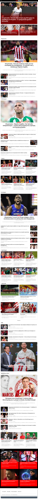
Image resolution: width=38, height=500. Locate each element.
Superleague (4, 250)
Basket (2, 158)
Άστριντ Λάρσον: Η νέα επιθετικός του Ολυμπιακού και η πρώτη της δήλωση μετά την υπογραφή (9, 314)
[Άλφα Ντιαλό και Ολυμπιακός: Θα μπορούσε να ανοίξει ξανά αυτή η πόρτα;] (7, 179)
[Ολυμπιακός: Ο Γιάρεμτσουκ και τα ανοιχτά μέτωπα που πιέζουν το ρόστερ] (33, 154)
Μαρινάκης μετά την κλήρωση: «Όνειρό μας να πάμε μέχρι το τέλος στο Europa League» (22, 147)
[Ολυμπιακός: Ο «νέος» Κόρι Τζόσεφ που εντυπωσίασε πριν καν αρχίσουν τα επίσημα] (19, 435)
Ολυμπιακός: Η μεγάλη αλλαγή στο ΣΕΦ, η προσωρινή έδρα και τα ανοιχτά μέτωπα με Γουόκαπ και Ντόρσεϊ (6, 168)
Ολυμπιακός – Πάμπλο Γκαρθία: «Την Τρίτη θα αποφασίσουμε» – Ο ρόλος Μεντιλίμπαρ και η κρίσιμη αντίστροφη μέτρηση (19, 125)
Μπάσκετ (3, 166)
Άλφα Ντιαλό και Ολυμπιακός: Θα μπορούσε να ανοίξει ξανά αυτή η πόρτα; (6, 184)
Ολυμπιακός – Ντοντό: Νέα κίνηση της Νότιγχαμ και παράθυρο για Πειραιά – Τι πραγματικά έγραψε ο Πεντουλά (18, 19)
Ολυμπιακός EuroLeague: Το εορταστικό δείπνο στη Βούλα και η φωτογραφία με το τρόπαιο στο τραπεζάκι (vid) (28, 463)
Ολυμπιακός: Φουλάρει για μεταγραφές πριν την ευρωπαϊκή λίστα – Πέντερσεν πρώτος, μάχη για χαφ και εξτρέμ (19, 276)
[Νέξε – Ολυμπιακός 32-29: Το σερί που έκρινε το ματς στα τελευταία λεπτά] (28, 307)
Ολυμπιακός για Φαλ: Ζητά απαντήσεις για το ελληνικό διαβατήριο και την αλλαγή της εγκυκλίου (31, 168)
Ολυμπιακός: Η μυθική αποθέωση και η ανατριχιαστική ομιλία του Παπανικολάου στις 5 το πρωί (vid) (9, 481)
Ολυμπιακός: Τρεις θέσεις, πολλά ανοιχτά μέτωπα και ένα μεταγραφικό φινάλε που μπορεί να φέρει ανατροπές (22, 87)
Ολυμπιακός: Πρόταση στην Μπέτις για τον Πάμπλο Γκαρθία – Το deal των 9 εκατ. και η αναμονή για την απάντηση (6, 276)
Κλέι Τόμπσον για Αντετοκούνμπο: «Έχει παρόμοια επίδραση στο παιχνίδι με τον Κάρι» (23, 325)
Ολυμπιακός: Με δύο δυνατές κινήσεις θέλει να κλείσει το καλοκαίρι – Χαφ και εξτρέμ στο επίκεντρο (22, 75)
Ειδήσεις (19, 396)
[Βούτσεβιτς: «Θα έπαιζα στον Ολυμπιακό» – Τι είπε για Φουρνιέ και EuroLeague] (4, 338)
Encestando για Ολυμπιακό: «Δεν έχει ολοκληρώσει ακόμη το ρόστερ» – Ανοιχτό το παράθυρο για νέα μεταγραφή (15, 239)
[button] (1, 0)
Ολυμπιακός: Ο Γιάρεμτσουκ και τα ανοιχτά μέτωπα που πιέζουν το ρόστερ (14, 152)
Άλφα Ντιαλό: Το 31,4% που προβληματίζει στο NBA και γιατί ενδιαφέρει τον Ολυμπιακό (22, 331)
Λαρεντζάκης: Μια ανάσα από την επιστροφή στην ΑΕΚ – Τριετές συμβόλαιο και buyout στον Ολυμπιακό (19, 184)
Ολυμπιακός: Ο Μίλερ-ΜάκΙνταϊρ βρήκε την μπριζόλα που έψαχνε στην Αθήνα (9, 463)
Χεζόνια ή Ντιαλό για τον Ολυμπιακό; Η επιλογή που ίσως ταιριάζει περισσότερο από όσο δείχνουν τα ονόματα (15, 233)
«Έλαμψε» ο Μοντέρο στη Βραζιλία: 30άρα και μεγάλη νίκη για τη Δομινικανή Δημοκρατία (30, 184)
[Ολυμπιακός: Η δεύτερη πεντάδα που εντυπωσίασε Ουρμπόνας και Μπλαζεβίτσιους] (33, 246)
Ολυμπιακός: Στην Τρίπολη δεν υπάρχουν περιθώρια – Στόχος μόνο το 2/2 (19, 260)
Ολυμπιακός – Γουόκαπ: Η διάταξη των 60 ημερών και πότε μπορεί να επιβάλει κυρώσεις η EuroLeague (22, 426)
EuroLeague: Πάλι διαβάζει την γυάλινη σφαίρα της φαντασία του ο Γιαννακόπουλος (27, 481)
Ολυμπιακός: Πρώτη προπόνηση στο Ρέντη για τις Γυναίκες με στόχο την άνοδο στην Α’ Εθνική (9, 296)
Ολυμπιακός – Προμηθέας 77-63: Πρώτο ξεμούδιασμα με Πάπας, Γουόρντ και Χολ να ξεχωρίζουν (19, 168)
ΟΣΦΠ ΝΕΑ (3, 283)
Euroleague (3, 192)
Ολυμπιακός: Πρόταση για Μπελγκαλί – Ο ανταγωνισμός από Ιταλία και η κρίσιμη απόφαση (31, 276)
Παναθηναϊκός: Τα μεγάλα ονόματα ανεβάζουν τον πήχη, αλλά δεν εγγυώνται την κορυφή (15, 227)
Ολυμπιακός (3, 38)
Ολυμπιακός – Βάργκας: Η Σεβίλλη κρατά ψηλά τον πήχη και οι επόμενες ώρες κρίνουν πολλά (22, 135)
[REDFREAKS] (19, 1)
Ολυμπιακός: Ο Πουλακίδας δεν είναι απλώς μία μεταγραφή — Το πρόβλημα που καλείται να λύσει (23, 408)
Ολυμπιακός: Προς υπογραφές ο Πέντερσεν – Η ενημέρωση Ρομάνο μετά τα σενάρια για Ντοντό (22, 93)
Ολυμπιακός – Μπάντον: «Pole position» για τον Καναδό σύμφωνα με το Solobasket (21, 420)
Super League (22, 29)
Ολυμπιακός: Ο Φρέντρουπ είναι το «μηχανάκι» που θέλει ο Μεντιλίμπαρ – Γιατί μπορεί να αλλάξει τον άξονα (28, 32)
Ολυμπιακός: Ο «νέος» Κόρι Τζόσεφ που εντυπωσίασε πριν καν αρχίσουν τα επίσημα (9, 32)
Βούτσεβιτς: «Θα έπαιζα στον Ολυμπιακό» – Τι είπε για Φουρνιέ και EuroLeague (22, 336)
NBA (2, 322)
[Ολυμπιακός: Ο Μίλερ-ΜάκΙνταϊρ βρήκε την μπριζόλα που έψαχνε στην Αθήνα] (10, 456)
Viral (2, 30)
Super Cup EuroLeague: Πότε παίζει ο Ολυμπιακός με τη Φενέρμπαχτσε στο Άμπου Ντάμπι (22, 414)
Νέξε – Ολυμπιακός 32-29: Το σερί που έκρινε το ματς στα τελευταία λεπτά (28, 314)
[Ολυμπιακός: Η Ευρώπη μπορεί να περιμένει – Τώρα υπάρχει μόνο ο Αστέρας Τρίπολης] (31, 254)
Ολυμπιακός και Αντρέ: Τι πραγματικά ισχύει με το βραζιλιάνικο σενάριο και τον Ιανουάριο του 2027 (15, 141)
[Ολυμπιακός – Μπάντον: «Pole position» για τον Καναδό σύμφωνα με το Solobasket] (4, 421)
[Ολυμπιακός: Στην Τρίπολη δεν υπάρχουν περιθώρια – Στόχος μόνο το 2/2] (19, 254)
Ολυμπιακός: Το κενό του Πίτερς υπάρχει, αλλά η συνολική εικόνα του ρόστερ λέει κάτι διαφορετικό (19, 218)
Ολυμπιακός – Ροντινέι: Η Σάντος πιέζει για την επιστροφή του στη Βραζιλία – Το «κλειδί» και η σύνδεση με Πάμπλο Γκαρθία (19, 65)
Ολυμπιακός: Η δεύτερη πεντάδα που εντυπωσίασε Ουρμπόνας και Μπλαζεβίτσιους (12, 245)
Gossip (2, 449)
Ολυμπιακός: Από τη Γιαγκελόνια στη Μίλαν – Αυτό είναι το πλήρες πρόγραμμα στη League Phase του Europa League (22, 81)
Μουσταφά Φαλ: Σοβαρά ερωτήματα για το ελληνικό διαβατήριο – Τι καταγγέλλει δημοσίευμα (31, 441)
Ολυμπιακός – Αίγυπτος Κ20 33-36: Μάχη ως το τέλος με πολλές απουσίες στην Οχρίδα (28, 296)
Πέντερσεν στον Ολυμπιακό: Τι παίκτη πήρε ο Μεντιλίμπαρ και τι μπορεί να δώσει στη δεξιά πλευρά (19, 399)
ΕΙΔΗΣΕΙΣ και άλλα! (5, 373)
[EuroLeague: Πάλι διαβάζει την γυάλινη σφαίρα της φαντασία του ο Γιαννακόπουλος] (28, 474)
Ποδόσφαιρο (3, 98)
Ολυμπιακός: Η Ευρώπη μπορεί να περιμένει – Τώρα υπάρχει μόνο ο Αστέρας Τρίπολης (30, 260)
